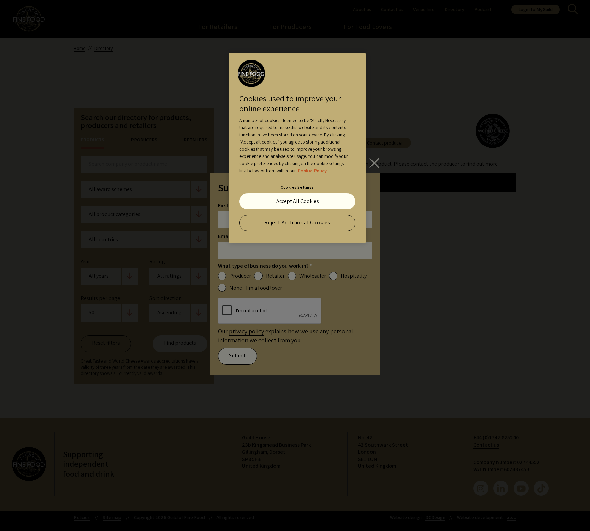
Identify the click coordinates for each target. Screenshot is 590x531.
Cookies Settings (297, 187)
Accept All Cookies (297, 201)
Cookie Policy (312, 170)
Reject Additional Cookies (297, 222)
